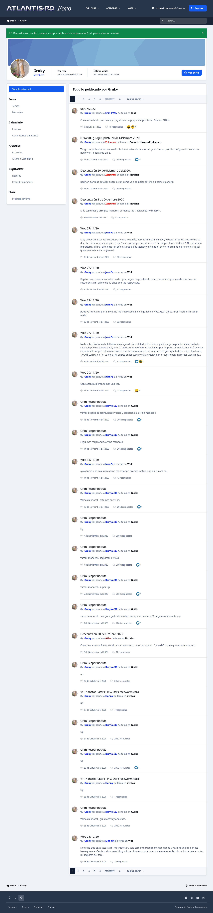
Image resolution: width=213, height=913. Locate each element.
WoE (133, 112)
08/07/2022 (88, 109)
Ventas (131, 696)
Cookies (51, 907)
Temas (15, 105)
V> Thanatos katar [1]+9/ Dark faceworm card (109, 692)
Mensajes (17, 112)
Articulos (17, 152)
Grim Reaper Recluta (93, 402)
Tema (25, 907)
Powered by (191, 907)
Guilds (134, 405)
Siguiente (109, 99)
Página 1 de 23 (134, 99)
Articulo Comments (22, 158)
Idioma (12, 907)
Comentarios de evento (25, 135)
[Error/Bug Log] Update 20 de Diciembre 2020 (110, 138)
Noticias (134, 174)
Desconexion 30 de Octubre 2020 (101, 634)
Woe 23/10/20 (89, 836)
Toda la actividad (21, 89)
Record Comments (22, 182)
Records (16, 175)
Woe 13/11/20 (89, 460)
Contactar (38, 907)
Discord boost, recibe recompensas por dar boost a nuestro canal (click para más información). (66, 33)
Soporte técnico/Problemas (145, 142)
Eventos (16, 129)
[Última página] (120, 99)
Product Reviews (21, 198)
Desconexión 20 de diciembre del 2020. (105, 170)
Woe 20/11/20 (89, 372)
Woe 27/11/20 (89, 228)
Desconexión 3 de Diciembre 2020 (102, 199)
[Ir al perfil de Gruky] (75, 111)
